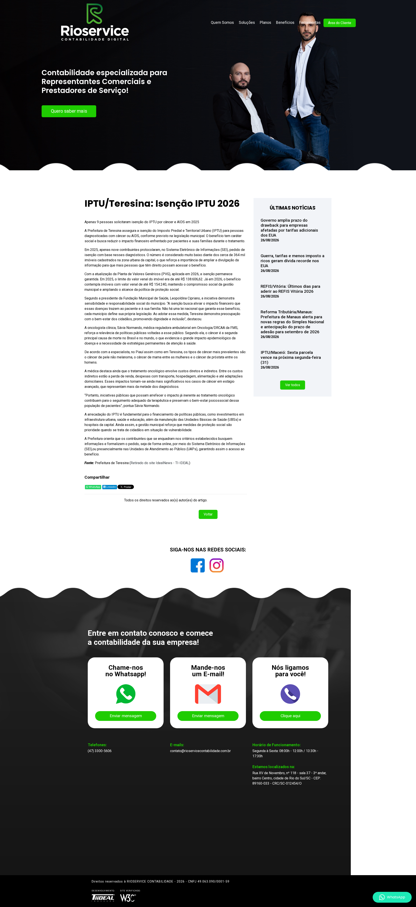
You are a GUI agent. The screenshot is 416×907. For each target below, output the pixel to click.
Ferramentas (310, 22)
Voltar (208, 514)
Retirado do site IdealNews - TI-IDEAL (160, 463)
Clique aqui (290, 715)
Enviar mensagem (126, 715)
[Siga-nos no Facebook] (198, 567)
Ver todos (292, 385)
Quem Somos (222, 22)
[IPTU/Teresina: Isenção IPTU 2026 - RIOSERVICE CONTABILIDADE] (95, 21)
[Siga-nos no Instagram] (216, 567)
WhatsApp (94, 487)
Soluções (247, 22)
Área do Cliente (339, 23)
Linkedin (111, 487)
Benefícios (285, 22)
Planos (265, 22)
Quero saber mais (69, 111)
